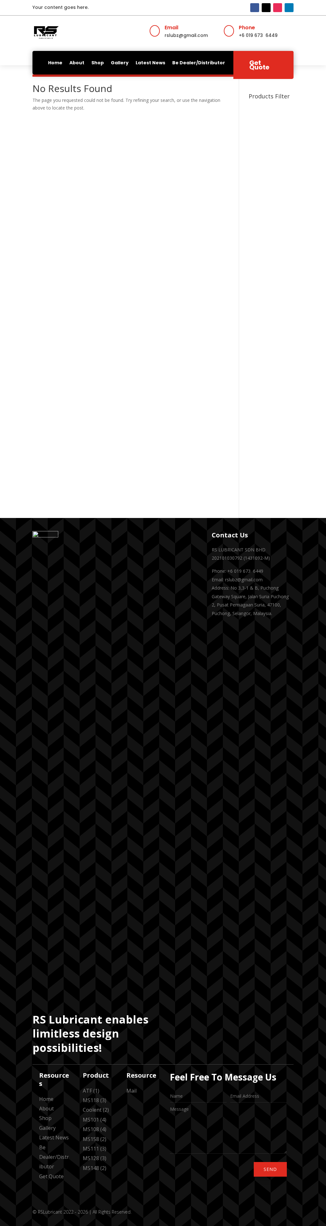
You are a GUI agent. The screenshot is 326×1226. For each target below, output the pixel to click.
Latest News (150, 63)
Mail (131, 1090)
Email (171, 27)
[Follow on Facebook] (254, 7)
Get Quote (259, 65)
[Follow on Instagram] (277, 7)
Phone (247, 27)
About (76, 63)
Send (270, 1169)
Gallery (120, 63)
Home (55, 63)
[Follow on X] (266, 7)
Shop (97, 63)
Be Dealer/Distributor (198, 63)
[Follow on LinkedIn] (289, 7)
